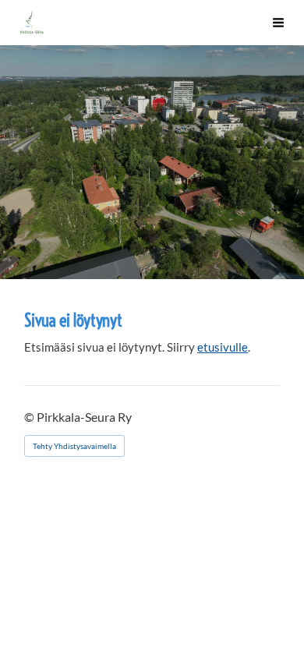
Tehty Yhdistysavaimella (74, 446)
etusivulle (222, 347)
